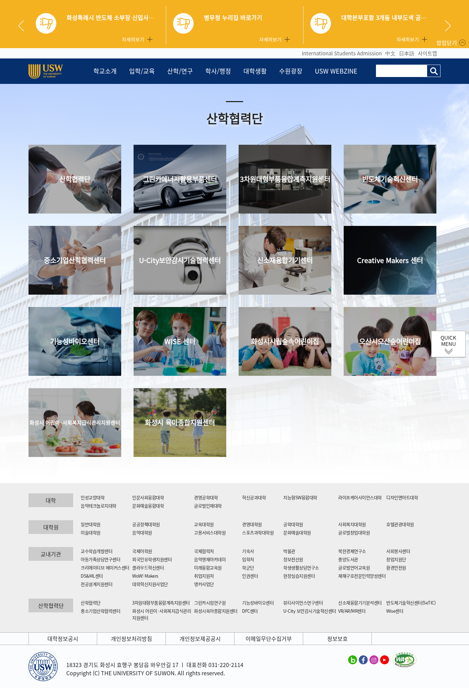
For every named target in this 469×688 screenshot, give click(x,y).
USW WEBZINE (336, 71)
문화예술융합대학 (148, 505)
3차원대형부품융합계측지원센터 (285, 179)
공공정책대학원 (146, 524)
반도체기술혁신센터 (390, 179)
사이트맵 (427, 53)
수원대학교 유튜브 (384, 659)
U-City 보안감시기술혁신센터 (309, 611)
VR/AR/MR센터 (351, 611)
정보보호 (337, 638)
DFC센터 (250, 611)
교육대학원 (204, 524)
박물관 (289, 551)
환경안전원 (396, 567)
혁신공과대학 (254, 497)
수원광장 (290, 71)
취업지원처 (204, 575)
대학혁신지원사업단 (150, 584)
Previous (23, 25)
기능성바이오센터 (75, 341)
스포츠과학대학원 (258, 532)
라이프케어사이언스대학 (360, 497)
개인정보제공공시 (200, 638)
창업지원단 (396, 559)
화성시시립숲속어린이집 (285, 341)
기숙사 (248, 551)
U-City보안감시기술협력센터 (180, 260)
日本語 (406, 53)
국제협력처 (204, 551)
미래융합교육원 (208, 567)
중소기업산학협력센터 (75, 260)
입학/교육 (142, 71)
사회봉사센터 (398, 551)
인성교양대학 (92, 497)
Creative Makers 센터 (390, 260)
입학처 (248, 559)
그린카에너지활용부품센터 (180, 179)
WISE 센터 (179, 341)
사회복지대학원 (352, 524)
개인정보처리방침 (131, 638)
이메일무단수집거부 (268, 638)
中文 (390, 53)
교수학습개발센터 (96, 551)
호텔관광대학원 (400, 524)
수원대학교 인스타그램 (373, 659)
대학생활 (255, 71)
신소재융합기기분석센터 (360, 602)
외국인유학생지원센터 (152, 559)
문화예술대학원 (297, 532)
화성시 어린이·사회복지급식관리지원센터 (75, 422)
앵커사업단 (204, 584)
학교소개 (105, 71)
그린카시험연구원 (210, 602)
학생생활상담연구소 (301, 567)
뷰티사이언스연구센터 (303, 602)
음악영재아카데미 (210, 559)
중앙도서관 (348, 559)
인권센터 (250, 575)
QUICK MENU (448, 341)
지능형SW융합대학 (300, 497)
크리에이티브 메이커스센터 (105, 567)
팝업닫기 (446, 43)
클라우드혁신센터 (148, 567)
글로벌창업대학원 (354, 532)
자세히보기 (133, 39)
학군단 (248, 567)
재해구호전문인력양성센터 (362, 575)
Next (448, 25)
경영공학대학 (206, 497)
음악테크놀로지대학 (98, 505)
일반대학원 (91, 524)
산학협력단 (74, 179)
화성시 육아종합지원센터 (180, 422)
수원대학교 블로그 (352, 659)
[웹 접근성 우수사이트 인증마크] (404, 656)
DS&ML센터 (92, 575)
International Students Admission (342, 53)
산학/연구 (180, 71)
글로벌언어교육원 (354, 567)
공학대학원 (293, 524)
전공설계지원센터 (96, 584)
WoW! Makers (145, 575)
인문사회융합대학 (148, 497)
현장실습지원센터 (299, 575)
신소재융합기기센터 (285, 260)
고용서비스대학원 (210, 532)
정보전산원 (293, 559)
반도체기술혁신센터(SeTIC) (410, 602)
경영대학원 (252, 524)
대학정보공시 (62, 638)
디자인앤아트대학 (402, 497)
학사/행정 (218, 71)
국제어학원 (142, 551)
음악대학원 (142, 532)
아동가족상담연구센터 (100, 559)
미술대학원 (91, 532)
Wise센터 (394, 611)
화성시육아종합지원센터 (216, 611)
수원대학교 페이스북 (363, 659)
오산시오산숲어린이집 (390, 341)
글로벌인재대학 (208, 505)
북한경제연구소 (352, 551)
